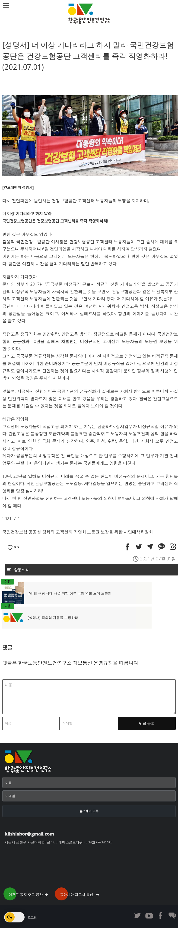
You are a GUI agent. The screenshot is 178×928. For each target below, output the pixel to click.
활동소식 (21, 569)
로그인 (32, 917)
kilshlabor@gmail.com (29, 834)
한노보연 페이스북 (160, 915)
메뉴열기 (5, 5)
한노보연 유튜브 (149, 915)
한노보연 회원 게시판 (172, 915)
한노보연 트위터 (137, 915)
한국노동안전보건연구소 (89, 13)
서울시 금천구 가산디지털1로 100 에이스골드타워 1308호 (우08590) (58, 842)
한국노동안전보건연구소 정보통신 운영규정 (65, 662)
